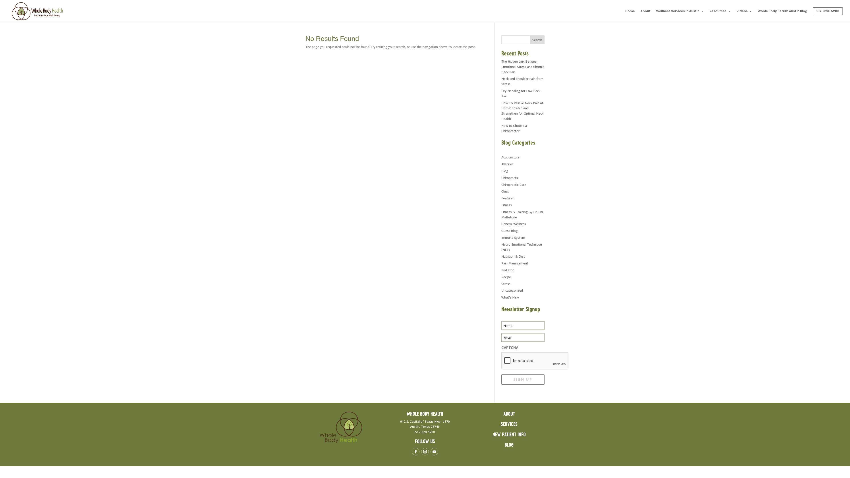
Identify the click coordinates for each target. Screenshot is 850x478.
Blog (504, 171)
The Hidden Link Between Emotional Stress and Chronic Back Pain (522, 66)
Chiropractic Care (513, 185)
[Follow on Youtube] (434, 451)
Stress (505, 284)
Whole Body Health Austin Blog (782, 11)
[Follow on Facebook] (415, 451)
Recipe (506, 277)
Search (537, 40)
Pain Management (514, 263)
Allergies (507, 164)
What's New (510, 297)
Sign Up (522, 379)
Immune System (513, 237)
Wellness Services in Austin (677, 11)
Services (509, 424)
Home (630, 11)
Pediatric (507, 270)
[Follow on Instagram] (425, 451)
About (645, 11)
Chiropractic (510, 178)
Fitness (506, 205)
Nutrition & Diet (513, 256)
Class (505, 191)
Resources (717, 11)
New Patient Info (509, 434)
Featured (507, 198)
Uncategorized (512, 290)
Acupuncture (510, 157)
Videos (742, 11)
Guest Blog (509, 231)
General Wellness (513, 224)
